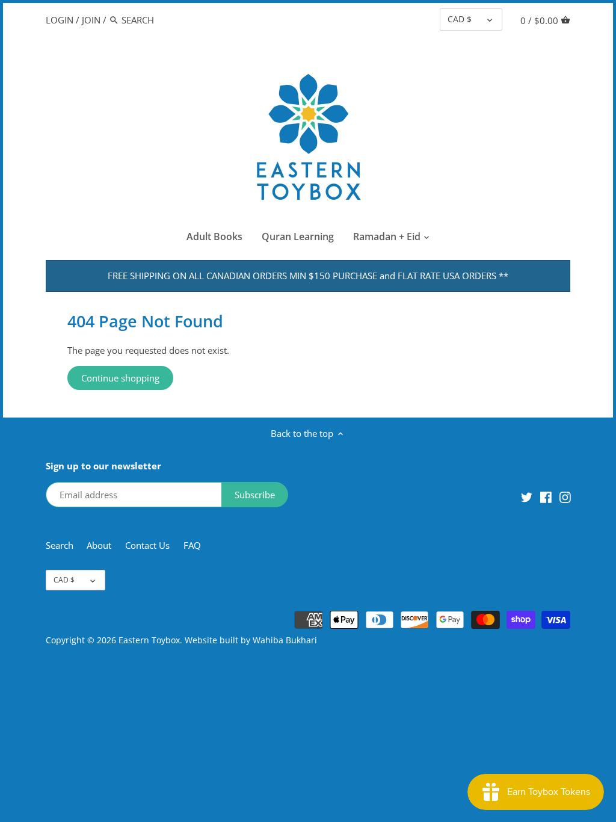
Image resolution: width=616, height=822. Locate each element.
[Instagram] (565, 496)
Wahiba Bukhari (285, 640)
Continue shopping (120, 378)
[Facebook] (546, 496)
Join (91, 20)
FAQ (192, 545)
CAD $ (460, 19)
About (100, 545)
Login (59, 20)
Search (59, 545)
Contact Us (147, 545)
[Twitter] (526, 496)
